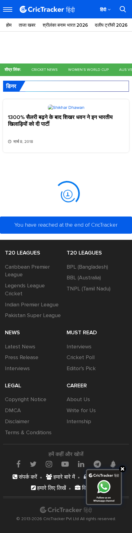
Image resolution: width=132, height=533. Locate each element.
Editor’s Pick (81, 368)
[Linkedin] (81, 464)
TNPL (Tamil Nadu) (89, 288)
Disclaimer (17, 421)
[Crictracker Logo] (47, 9)
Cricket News (44, 69)
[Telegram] (97, 464)
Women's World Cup (88, 69)
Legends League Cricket (25, 289)
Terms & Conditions (28, 432)
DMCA (13, 410)
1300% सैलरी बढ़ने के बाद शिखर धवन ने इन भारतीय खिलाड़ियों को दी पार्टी (60, 120)
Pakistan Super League (33, 315)
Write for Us (81, 410)
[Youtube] (65, 464)
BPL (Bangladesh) (87, 266)
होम (9, 25)
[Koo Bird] (113, 464)
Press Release (21, 357)
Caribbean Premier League (27, 270)
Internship (79, 421)
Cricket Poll (81, 357)
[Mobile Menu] (7, 9)
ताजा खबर (27, 25)
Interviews (17, 368)
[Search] (123, 9)
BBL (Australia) (84, 277)
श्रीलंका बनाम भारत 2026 (65, 25)
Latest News (20, 346)
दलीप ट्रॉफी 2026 (111, 25)
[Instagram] (49, 464)
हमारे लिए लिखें (51, 488)
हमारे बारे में (63, 477)
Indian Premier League (32, 304)
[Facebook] (18, 464)
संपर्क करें (27, 477)
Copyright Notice (25, 399)
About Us (78, 399)
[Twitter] (33, 464)
